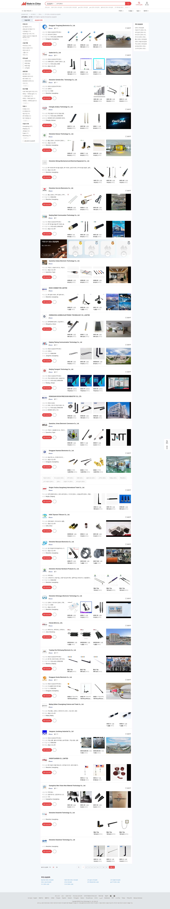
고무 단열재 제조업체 (115, 880)
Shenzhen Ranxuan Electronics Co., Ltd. (61, 542)
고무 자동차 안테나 (48, 481)
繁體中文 (47, 898)
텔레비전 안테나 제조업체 (107, 7)
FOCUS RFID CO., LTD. (56, 623)
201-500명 (27, 116)
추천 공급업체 (139, 24)
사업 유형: (45, 32)
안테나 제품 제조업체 (141, 41)
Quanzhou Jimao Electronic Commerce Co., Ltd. (64, 423)
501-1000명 (27, 118)
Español (64, 898)
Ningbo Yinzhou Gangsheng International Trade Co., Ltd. (67, 487)
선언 (62, 896)
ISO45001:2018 (28, 81)
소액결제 (27, 68)
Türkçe (123, 898)
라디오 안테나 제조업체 (141, 37)
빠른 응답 (27, 63)
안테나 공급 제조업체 (46, 882)
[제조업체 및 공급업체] (31, 3)
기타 (25, 55)
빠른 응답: (45, 66)
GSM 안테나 (80, 478)
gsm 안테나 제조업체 (94, 7)
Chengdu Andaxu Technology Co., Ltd (61, 107)
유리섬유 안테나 (80, 481)
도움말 (130, 11)
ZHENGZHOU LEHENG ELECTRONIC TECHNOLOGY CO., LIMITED (69, 315)
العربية (101, 898)
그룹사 (25, 52)
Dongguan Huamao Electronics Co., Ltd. (61, 451)
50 (56, 867)
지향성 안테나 (113, 478)
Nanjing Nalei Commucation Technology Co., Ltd (64, 215)
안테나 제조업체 (139, 28)
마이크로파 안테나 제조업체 (70, 7)
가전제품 (27, 31)
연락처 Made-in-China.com (90, 896)
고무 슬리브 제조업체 (92, 880)
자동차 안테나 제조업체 (56, 7)
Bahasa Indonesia (138, 898)
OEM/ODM (27, 61)
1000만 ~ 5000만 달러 (30, 100)
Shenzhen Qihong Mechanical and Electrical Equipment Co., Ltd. (69, 161)
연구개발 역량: (46, 37)
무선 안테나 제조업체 (141, 44)
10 (50, 867)
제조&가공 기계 (28, 33)
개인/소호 (26, 50)
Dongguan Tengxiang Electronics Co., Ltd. (62, 25)
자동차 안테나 (47, 478)
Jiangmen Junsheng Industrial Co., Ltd (61, 731)
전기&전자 (27, 27)
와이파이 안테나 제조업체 (142, 34)
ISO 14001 (27, 78)
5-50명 (26, 109)
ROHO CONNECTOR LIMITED (58, 288)
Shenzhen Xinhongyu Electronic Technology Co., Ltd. (65, 596)
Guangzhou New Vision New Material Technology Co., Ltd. (67, 786)
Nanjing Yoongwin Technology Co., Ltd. (61, 369)
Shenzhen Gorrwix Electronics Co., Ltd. (61, 188)
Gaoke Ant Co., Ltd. (55, 53)
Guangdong (27, 126)
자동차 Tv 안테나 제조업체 (142, 30)
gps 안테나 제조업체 (83, 7)
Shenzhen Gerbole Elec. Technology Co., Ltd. (63, 80)
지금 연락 (48, 44)
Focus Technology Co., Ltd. (87, 901)
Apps (138, 11)
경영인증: (44, 118)
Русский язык (89, 898)
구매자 (120, 11)
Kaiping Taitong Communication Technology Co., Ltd (65, 342)
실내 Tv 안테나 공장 (115, 882)
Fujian (26, 133)
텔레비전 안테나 (90, 478)
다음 (111, 867)
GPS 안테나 (70, 478)
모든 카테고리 (27, 11)
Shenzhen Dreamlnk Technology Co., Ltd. (62, 813)
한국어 (96, 898)
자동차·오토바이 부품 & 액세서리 (30, 36)
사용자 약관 (68, 896)
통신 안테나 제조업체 (141, 39)
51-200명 (26, 111)
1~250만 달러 (28, 96)
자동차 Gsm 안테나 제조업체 (71, 880)
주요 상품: (45, 34)
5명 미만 (26, 113)
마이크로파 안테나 (59, 478)
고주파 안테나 (102, 478)
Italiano (82, 898)
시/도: (43, 39)
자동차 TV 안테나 (68, 481)
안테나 (58, 481)
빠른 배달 (27, 65)
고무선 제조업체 (68, 882)
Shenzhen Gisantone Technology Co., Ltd (62, 840)
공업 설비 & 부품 (29, 29)
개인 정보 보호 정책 (77, 896)
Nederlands (107, 898)
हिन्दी (113, 898)
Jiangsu (26, 131)
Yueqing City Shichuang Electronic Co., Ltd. (62, 650)
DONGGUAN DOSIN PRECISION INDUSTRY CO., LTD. (65, 396)
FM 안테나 (123, 478)
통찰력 (106, 896)
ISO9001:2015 (28, 76)
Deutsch (70, 898)
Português (76, 898)
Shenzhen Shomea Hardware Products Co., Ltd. (64, 569)
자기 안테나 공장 (45, 884)
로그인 (147, 4)
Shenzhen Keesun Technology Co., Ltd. (61, 134)
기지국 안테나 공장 (68, 884)
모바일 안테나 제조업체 (141, 46)
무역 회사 (27, 45)
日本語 (52, 898)
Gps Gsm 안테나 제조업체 (47, 880)
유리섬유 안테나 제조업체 (142, 32)
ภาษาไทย (117, 898)
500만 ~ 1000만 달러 (30, 94)
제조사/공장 (28, 48)
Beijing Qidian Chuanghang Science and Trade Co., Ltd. (66, 704)
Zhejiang (26, 128)
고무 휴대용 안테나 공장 (93, 882)
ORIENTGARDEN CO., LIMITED (58, 758)
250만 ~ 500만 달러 (29, 98)
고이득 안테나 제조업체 (141, 48)
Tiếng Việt (129, 898)
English (35, 898)
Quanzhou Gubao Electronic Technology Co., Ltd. (64, 261)
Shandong (27, 135)
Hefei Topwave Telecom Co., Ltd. (59, 515)
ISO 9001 (26, 74)
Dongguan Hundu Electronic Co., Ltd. (60, 677)
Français (58, 898)
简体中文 (41, 898)
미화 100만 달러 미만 (30, 91)
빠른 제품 (101, 896)
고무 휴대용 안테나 (119, 7)
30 (53, 867)
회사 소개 (57, 896)
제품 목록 (27, 20)
